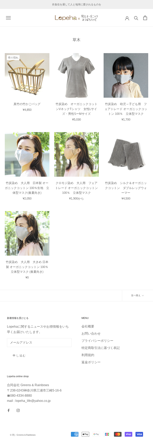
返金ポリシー (91, 362)
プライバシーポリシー (97, 340)
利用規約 (87, 355)
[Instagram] (18, 410)
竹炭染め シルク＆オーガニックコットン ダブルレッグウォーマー (126, 188)
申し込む (19, 355)
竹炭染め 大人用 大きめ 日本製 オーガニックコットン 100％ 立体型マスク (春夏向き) (28, 267)
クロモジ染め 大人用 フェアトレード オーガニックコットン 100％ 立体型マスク (76, 188)
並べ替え (136, 295)
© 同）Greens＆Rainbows (23, 435)
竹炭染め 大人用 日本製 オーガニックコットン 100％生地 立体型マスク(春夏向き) (27, 188)
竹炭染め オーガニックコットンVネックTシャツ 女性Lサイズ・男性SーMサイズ (76, 109)
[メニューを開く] (8, 17)
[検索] (136, 18)
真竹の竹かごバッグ (27, 104)
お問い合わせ (91, 333)
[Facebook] (8, 410)
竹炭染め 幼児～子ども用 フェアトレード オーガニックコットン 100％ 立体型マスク (126, 109)
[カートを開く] (145, 18)
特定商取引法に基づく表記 (100, 348)
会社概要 (87, 326)
